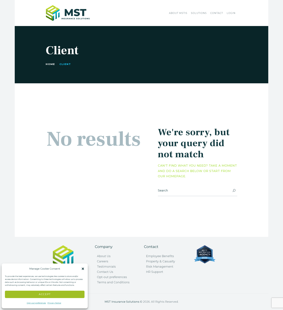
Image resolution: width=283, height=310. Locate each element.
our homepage (171, 176)
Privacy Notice (54, 303)
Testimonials (106, 266)
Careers (102, 261)
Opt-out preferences (36, 303)
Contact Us (105, 272)
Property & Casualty (160, 261)
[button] (83, 268)
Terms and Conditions (113, 282)
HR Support (154, 272)
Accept (45, 294)
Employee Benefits (160, 256)
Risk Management (159, 266)
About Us (104, 256)
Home (50, 64)
